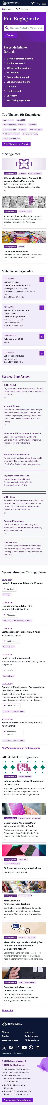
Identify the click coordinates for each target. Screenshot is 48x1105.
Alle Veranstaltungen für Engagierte (21, 748)
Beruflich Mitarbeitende (20, 58)
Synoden (11, 86)
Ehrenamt (12, 95)
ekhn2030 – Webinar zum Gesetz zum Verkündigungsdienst (16, 313)
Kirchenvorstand (16, 63)
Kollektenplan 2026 (13, 339)
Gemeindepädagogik (18, 77)
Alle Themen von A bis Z (16, 144)
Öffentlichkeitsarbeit (19, 68)
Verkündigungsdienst (18, 100)
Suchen (10, 35)
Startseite (8, 9)
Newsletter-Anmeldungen (17, 1100)
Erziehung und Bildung (19, 81)
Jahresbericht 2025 (14, 356)
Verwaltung (13, 72)
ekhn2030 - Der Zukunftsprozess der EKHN (17, 283)
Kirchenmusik (14, 91)
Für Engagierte (22, 9)
